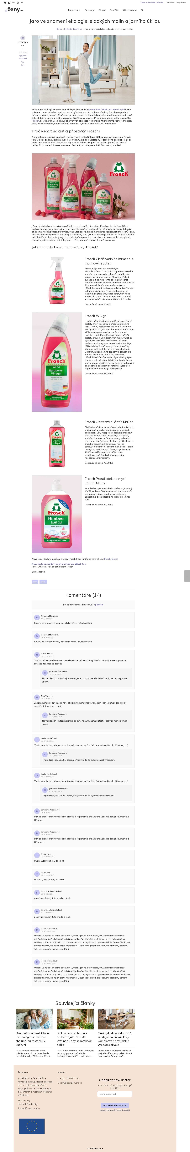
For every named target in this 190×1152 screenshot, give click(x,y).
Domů (59, 29)
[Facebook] (5, 3)
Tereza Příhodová (49, 928)
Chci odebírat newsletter (115, 1105)
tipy (22, 62)
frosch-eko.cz (111, 558)
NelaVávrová (47, 653)
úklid (22, 65)
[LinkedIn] (9, 3)
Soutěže (114, 10)
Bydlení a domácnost (73, 29)
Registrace (181, 3)
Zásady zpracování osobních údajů (115, 1110)
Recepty (89, 10)
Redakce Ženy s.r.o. (23, 43)
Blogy (102, 10)
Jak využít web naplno (29, 1108)
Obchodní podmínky (27, 1104)
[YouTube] (13, 3)
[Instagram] (18, 3)
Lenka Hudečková (49, 738)
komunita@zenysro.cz (71, 1082)
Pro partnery (24, 1100)
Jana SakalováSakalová (51, 891)
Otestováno (130, 10)
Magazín (73, 10)
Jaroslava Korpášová (58, 671)
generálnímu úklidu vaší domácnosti (106, 109)
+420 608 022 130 (69, 1078)
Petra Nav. (45, 854)
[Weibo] (22, 3)
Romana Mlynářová (49, 616)
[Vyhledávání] (142, 10)
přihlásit (99, 604)
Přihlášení (170, 3)
